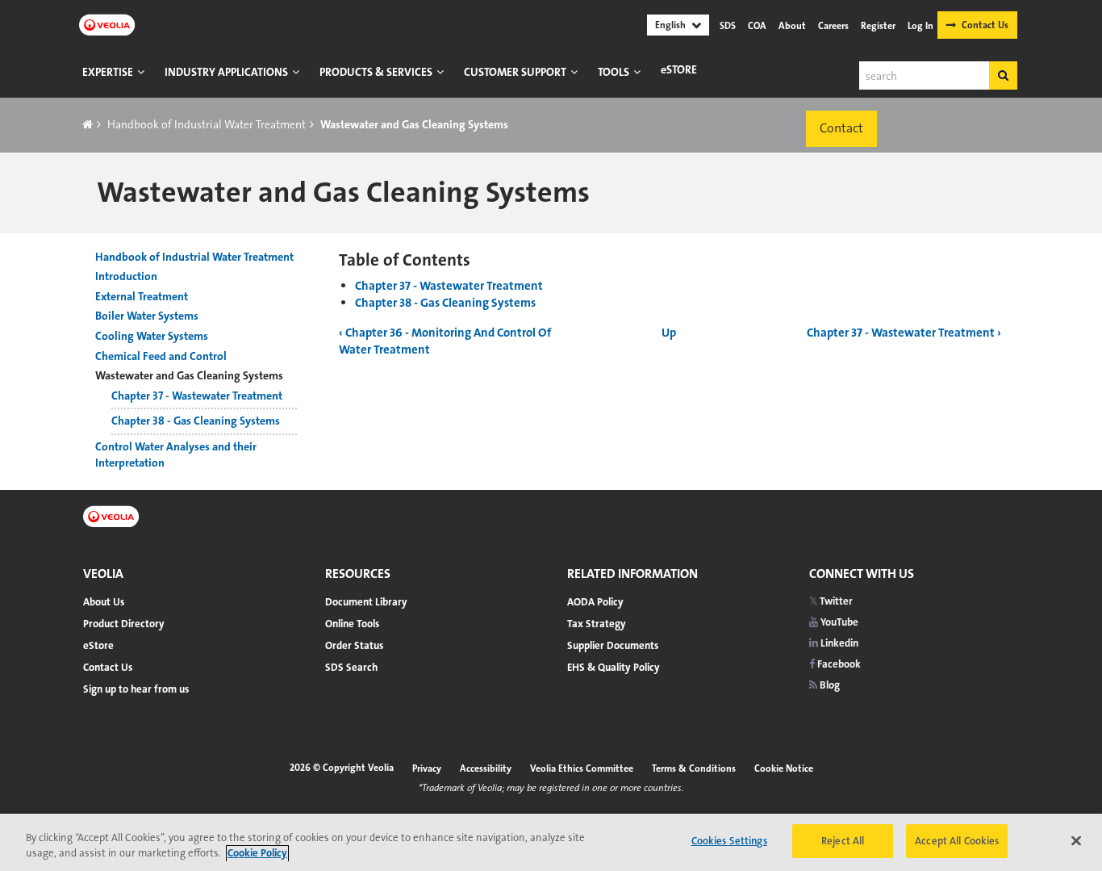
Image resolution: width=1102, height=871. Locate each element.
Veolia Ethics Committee (581, 768)
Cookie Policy (257, 854)
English (670, 25)
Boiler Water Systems (146, 315)
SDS (728, 26)
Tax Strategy (596, 623)
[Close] (1076, 840)
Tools (613, 72)
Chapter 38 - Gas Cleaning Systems (445, 303)
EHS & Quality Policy (613, 667)
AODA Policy (595, 602)
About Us (103, 602)
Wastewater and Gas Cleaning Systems (189, 375)
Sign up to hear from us (136, 689)
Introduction (126, 276)
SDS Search (351, 667)
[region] (551, 842)
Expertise (107, 72)
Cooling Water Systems (151, 336)
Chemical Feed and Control (161, 356)
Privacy (426, 768)
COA (757, 26)
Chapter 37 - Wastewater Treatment (449, 286)
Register (878, 26)
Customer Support (515, 72)
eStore (679, 69)
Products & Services (375, 72)
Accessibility (485, 768)
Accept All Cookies (957, 841)
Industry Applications (226, 72)
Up (669, 333)
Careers (833, 26)
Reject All (842, 841)
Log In (920, 26)
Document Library (366, 602)
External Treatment (141, 296)
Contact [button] (841, 127)
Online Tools (352, 623)
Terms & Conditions (694, 768)
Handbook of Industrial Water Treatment (206, 124)
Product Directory (124, 623)
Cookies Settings (729, 841)
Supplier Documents (612, 645)
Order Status (354, 645)
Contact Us (985, 25)
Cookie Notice (783, 768)
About (792, 26)
